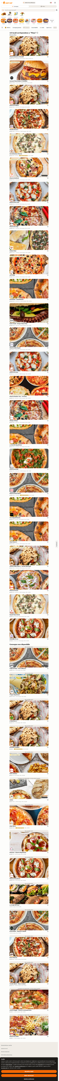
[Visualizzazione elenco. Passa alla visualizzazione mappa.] (56, 10)
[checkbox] (3, 21)
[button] (6, 3)
